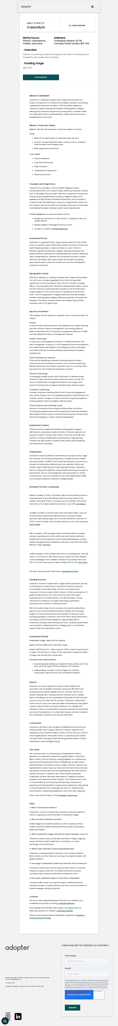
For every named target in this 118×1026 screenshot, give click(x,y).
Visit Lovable (35, 524)
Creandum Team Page (67, 795)
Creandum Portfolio (69, 571)
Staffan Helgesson (59, 229)
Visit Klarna (81, 504)
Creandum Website (66, 903)
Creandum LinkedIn (64, 911)
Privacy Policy (40, 986)
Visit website (41, 77)
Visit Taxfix (82, 562)
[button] (92, 6)
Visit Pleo (47, 545)
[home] (26, 6)
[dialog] (5, 1020)
